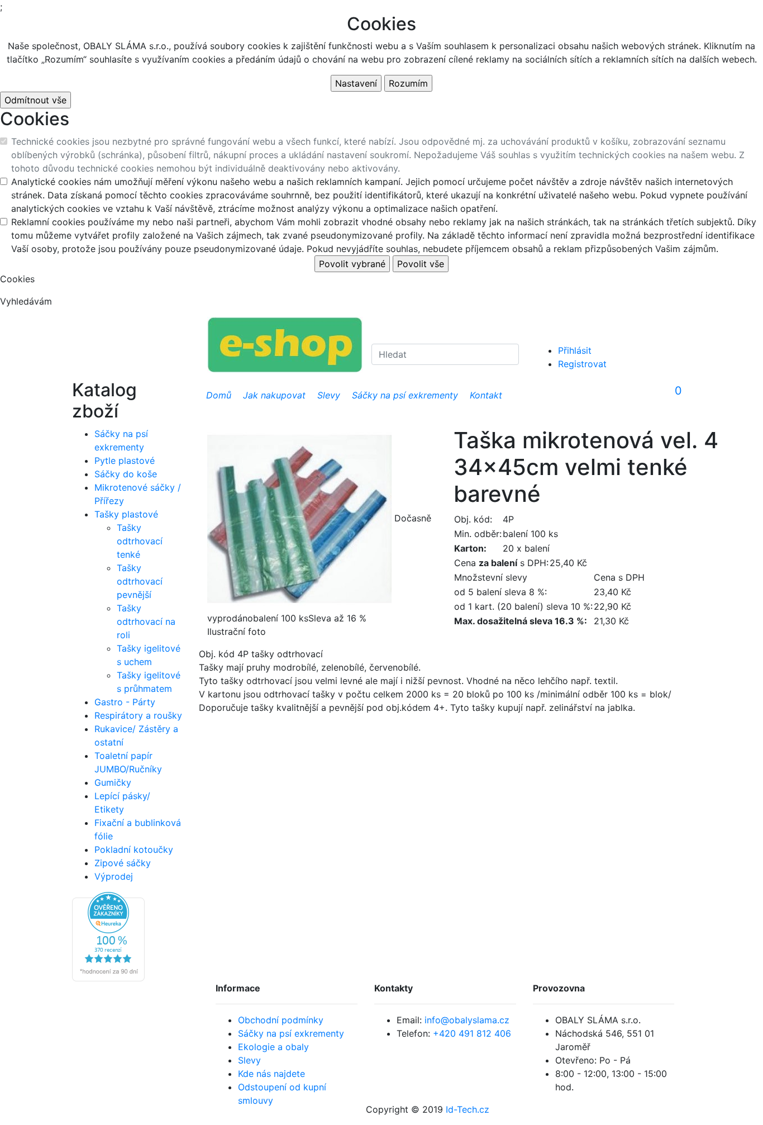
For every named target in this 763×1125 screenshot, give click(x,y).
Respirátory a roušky (138, 715)
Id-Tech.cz (467, 1109)
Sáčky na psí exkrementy (291, 1033)
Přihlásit (575, 350)
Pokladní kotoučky (133, 849)
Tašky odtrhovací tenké (140, 541)
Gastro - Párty (124, 702)
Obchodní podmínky (280, 1020)
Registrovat (582, 363)
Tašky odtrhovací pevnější (140, 581)
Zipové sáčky (122, 862)
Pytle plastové (124, 460)
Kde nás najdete (271, 1073)
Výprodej (113, 876)
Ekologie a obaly (273, 1046)
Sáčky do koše (125, 474)
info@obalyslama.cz (467, 1020)
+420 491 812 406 (472, 1033)
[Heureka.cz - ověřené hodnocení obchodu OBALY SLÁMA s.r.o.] (108, 935)
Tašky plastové (126, 514)
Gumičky (112, 782)
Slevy (249, 1060)
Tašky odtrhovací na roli (146, 621)
